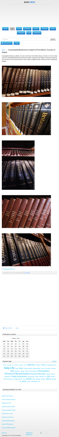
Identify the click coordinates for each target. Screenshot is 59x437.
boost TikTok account (7, 424)
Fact (3, 50)
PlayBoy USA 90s (6, 403)
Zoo (24, 379)
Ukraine (53, 376)
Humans (53, 368)
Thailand (41, 376)
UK (45, 376)
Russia (53, 374)
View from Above (8, 379)
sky (20, 381)
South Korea (31, 376)
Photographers (43, 371)
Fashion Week (36, 368)
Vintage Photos (18, 379)
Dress (21, 368)
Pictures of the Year (37, 374)
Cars (25, 365)
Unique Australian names (9, 410)
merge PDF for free (7, 413)
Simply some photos (19, 376)
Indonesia (17, 371)
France (43, 368)
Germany (47, 368)
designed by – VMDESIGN (29, 433)
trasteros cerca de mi (7, 417)
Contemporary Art (51, 365)
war (39, 381)
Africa (4, 365)
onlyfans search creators (8, 406)
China (43, 365)
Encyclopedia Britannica (8, 269)
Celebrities (31, 365)
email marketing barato (8, 420)
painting (54, 379)
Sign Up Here (7, 43)
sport (24, 381)
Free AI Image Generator (8, 399)
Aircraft (9, 365)
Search (53, 39)
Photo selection (33, 371)
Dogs (16, 368)
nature (48, 379)
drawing (38, 379)
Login (16, 43)
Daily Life (9, 367)
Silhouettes (7, 376)
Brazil (16, 365)
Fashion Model (28, 368)
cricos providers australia (8, 427)
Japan (22, 371)
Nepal (26, 371)
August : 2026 (16, 338)
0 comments (26, 273)
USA (48, 376)
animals (29, 379)
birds (33, 379)
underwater (34, 381)
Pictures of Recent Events (17, 373)
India (12, 371)
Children (38, 365)
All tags (54, 361)
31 (19, 344)
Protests (48, 374)
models (43, 379)
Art (13, 365)
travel (28, 381)
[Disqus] (29, 303)
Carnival (20, 365)
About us (4, 433)
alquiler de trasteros (7, 396)
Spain (36, 376)
